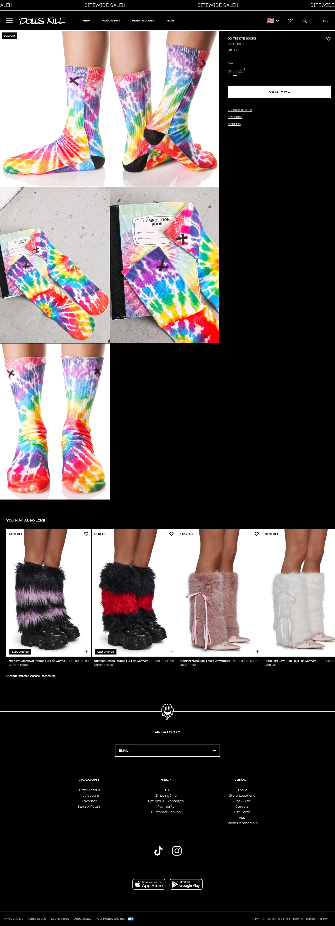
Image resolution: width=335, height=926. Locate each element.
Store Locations (242, 795)
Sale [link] (170, 20)
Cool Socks (236, 44)
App (242, 817)
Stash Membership (242, 823)
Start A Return (89, 806)
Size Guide (242, 801)
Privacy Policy (13, 919)
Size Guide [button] (235, 117)
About (242, 790)
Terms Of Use (37, 919)
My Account (89, 795)
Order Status (89, 790)
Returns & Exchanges (166, 801)
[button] (103, 5)
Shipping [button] (234, 124)
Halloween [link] (111, 20)
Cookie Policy (60, 919)
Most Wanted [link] (143, 20)
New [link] (86, 20)
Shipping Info (166, 795)
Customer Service (166, 812)
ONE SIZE (235, 71)
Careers (242, 806)
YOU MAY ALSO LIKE (25, 520)
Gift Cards (242, 812)
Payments (166, 806)
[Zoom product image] (55, 109)
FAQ (166, 790)
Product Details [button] (240, 110)
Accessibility (82, 919)
